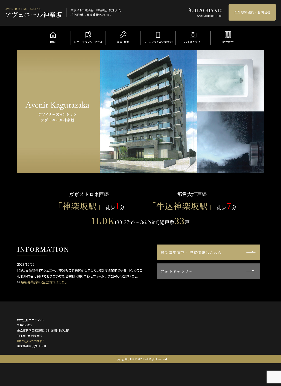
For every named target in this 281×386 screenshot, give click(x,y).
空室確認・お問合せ (256, 12)
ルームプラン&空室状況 (158, 42)
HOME (53, 42)
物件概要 (228, 42)
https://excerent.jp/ (30, 341)
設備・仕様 (123, 42)
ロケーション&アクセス (88, 42)
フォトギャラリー (193, 42)
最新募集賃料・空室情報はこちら (44, 281)
